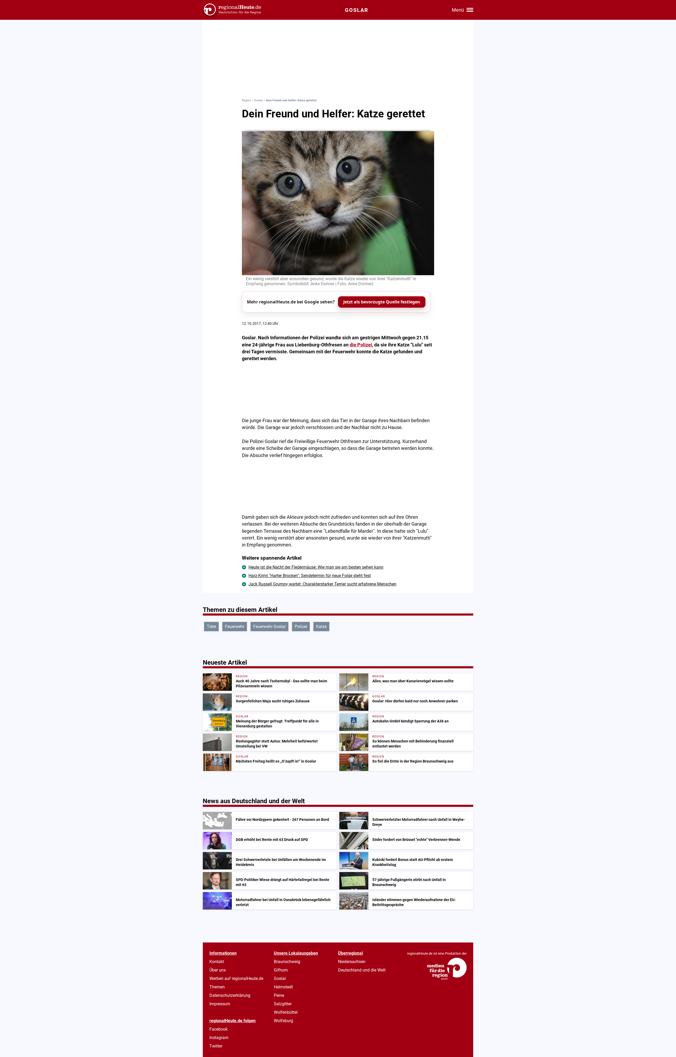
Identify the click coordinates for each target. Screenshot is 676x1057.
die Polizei (361, 344)
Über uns (217, 970)
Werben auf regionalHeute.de (236, 978)
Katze (321, 626)
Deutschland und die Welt (362, 970)
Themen (217, 986)
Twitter (215, 1046)
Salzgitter (283, 1003)
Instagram (218, 1037)
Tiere (211, 626)
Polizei (301, 626)
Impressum (219, 1003)
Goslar (258, 100)
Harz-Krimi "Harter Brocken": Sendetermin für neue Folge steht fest (309, 575)
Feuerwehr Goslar (269, 626)
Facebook (218, 1029)
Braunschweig (287, 961)
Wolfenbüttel (286, 1012)
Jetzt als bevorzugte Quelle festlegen (381, 302)
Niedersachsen (351, 961)
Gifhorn (281, 970)
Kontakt (216, 961)
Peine (279, 995)
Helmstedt (283, 986)
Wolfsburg (283, 1020)
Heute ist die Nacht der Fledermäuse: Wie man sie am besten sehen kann (315, 567)
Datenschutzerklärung (229, 995)
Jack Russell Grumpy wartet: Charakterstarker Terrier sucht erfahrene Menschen (322, 584)
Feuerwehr (234, 626)
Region (246, 100)
